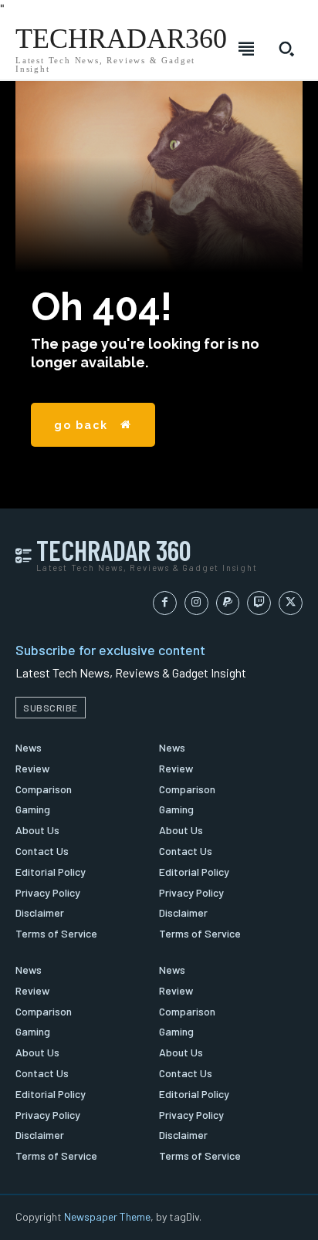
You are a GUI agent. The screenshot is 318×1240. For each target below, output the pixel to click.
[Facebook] (165, 603)
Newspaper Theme (107, 1216)
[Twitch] (259, 603)
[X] (291, 603)
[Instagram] (196, 603)
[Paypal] (228, 603)
